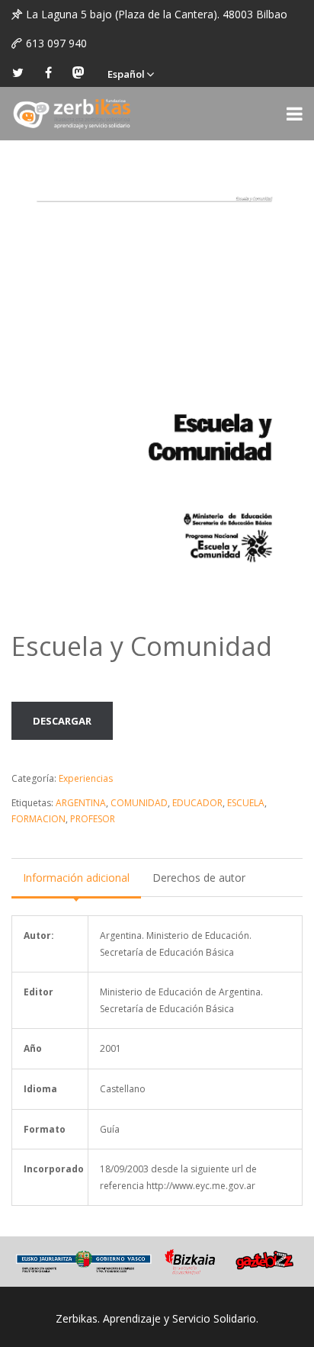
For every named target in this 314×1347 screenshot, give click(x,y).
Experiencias (86, 778)
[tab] (76, 877)
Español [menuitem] (126, 74)
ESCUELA (245, 802)
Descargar (62, 721)
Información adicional (76, 877)
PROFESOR (92, 818)
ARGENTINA (81, 802)
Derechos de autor (198, 877)
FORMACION (38, 818)
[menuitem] (130, 72)
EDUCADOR (197, 802)
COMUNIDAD (139, 802)
